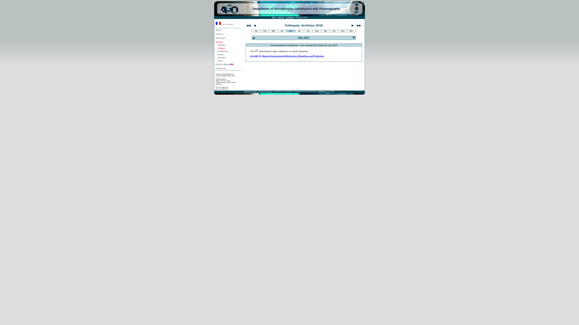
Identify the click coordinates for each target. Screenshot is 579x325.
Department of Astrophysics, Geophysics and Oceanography (296, 8)
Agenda (280, 17)
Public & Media (223, 64)
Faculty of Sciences (265, 91)
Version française (227, 24)
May (291, 31)
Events (220, 54)
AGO (274, 17)
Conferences (222, 51)
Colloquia (290, 17)
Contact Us (221, 68)
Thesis (220, 61)
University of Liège (250, 91)
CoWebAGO (322, 91)
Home (218, 30)
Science (219, 34)
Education (220, 38)
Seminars (221, 58)
